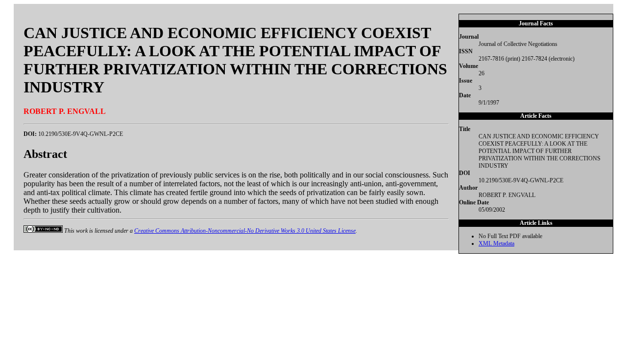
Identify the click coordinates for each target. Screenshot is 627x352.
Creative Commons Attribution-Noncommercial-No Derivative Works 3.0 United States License (245, 230)
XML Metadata (496, 243)
